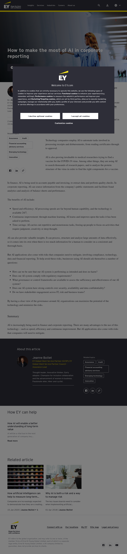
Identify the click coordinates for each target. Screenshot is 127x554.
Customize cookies (64, 123)
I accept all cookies (80, 116)
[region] (63, 100)
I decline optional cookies (40, 116)
